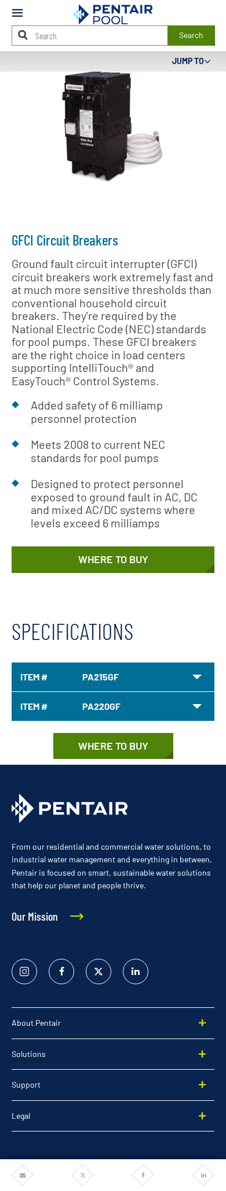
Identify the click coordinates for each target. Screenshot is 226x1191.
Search (191, 35)
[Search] (23, 34)
